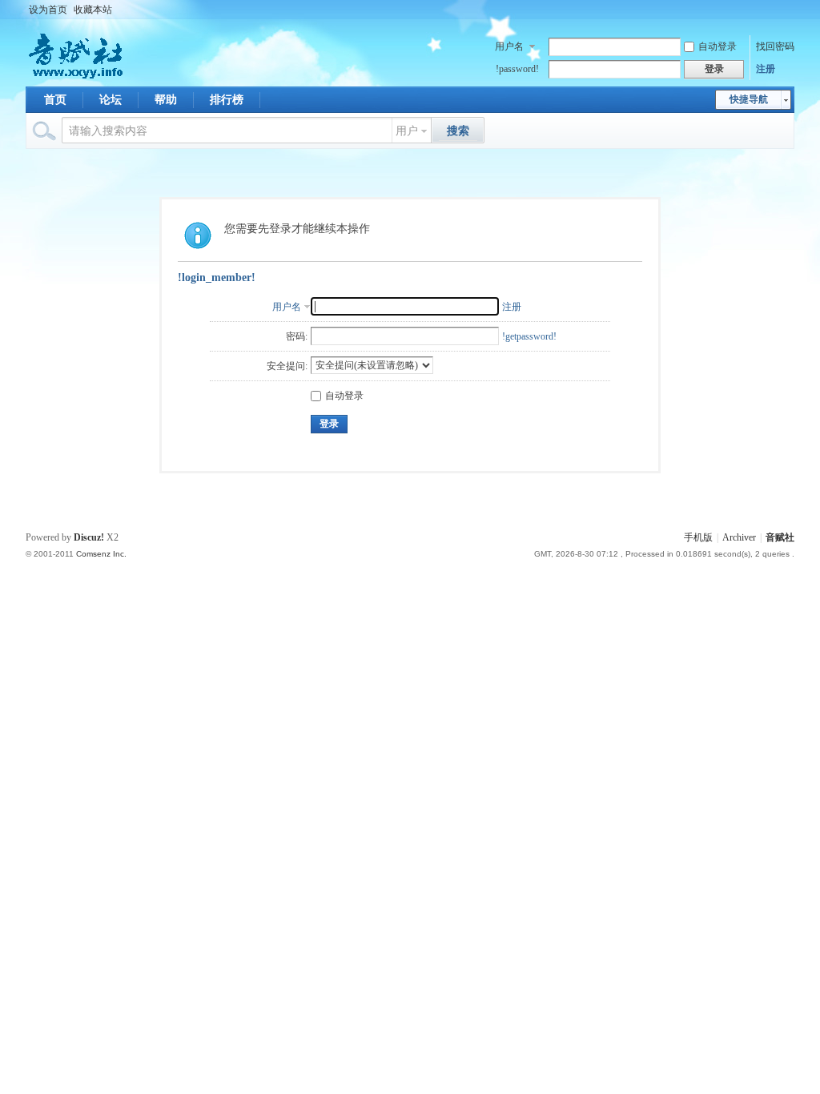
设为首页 (48, 9)
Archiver (739, 537)
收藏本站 (93, 9)
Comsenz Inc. (101, 553)
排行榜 (226, 100)
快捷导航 (749, 99)
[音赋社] (77, 76)
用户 (407, 131)
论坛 (110, 100)
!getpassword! (529, 336)
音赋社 (780, 537)
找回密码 (775, 46)
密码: (297, 336)
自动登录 (717, 46)
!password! (517, 68)
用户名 (509, 46)
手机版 (698, 537)
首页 (55, 100)
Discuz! (89, 537)
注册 (765, 68)
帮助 (166, 100)
